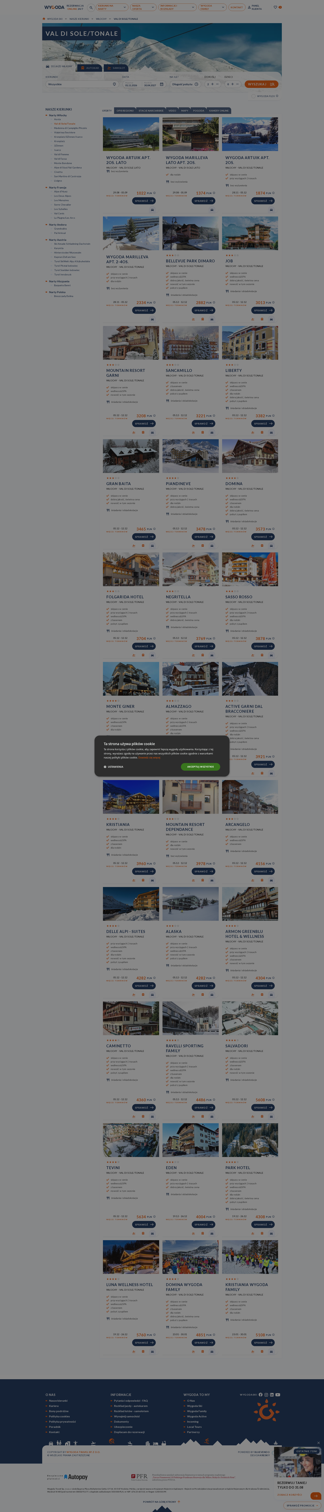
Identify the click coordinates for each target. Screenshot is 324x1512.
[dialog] (162, 756)
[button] (113, 766)
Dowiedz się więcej (149, 757)
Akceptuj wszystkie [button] (200, 766)
